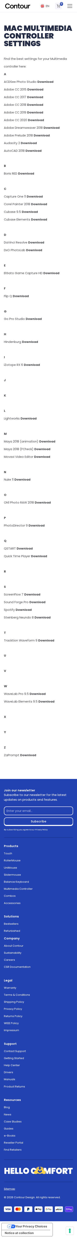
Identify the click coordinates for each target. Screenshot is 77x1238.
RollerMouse (12, 860)
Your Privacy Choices (31, 1226)
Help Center (12, 1065)
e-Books (9, 1136)
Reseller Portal (13, 1143)
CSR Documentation (17, 967)
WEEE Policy (11, 1023)
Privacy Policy (13, 1009)
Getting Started (14, 1058)
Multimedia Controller (18, 889)
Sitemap (9, 1189)
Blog (7, 1107)
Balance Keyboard (16, 882)
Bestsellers (11, 924)
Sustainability (12, 953)
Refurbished (12, 931)
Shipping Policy (14, 1002)
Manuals (9, 1079)
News (7, 1114)
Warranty (10, 988)
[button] (45, 6)
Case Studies (13, 1121)
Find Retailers (13, 1150)
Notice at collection (19, 1233)
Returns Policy (13, 1016)
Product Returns (14, 1087)
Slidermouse (12, 875)
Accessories (12, 903)
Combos (10, 896)
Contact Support (15, 1051)
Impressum (11, 1030)
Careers (9, 960)
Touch (8, 853)
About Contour (13, 946)
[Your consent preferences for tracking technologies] (70, 1231)
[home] (17, 6)
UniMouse (10, 868)
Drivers (8, 1072)
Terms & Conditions (17, 995)
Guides (8, 1129)
